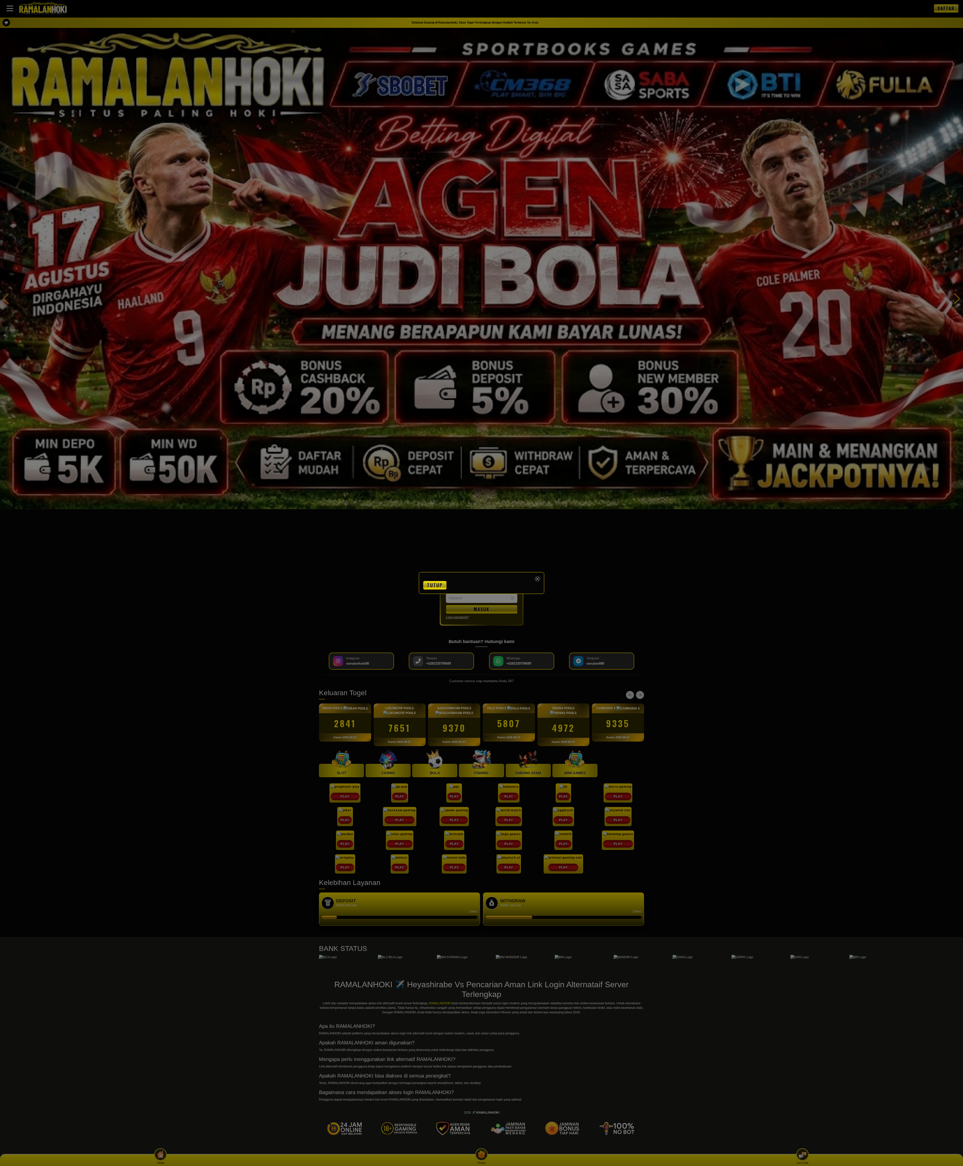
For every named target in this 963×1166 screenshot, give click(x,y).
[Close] (537, 578)
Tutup (435, 585)
